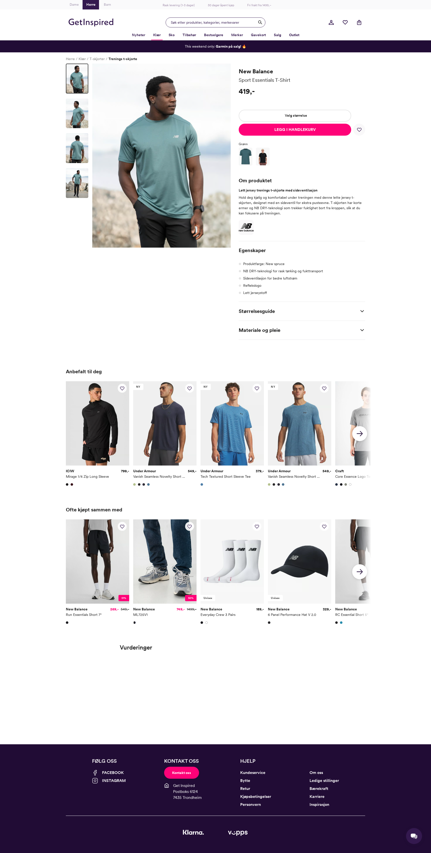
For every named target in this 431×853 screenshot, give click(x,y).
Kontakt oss (181, 773)
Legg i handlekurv (295, 129)
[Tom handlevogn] (359, 22)
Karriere (317, 796)
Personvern (250, 804)
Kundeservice (252, 772)
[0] (345, 22)
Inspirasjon (319, 804)
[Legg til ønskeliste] (359, 130)
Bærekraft (319, 788)
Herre (70, 59)
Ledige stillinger (324, 780)
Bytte (245, 780)
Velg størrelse (296, 115)
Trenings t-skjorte (122, 59)
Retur (245, 788)
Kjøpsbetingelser (255, 796)
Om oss (316, 772)
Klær (82, 59)
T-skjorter (97, 59)
